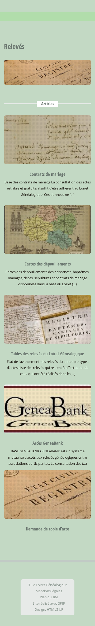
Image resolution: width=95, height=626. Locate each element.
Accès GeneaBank (47, 443)
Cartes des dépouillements (48, 264)
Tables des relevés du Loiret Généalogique (47, 353)
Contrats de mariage (47, 174)
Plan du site (49, 597)
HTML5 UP (55, 609)
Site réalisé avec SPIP (49, 603)
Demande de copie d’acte (47, 529)
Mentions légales (49, 591)
